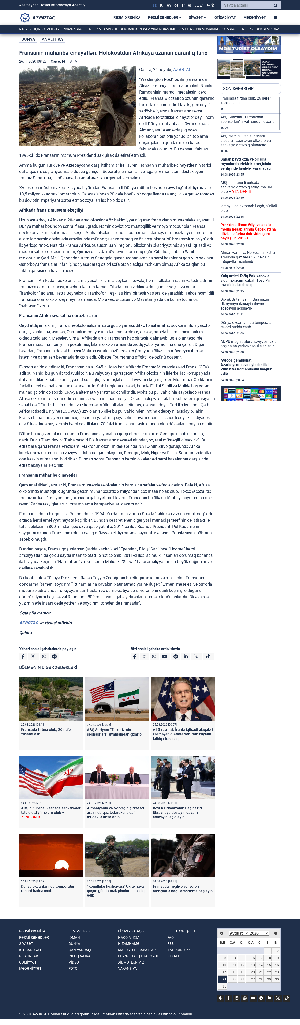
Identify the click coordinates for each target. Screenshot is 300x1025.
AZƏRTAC (182, 69)
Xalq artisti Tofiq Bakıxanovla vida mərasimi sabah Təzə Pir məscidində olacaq (140, 29)
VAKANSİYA (127, 968)
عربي (199, 5)
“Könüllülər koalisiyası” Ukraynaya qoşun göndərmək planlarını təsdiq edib (116, 891)
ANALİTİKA (52, 39)
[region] (251, 248)
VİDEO (74, 962)
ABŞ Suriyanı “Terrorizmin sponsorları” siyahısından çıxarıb (114, 732)
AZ (155, 5)
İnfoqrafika (79, 956)
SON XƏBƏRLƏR (238, 88)
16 (277, 965)
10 (224, 965)
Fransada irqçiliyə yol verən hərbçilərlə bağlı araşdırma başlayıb (183, 888)
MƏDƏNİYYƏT (255, 17)
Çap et (56, 61)
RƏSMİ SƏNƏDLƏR (163, 17)
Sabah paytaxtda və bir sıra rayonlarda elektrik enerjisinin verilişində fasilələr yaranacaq (246, 163)
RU (161, 5)
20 (253, 972)
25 (234, 979)
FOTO (73, 968)
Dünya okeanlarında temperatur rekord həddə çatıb (48, 888)
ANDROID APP (178, 950)
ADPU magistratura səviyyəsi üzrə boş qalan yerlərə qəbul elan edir (248, 343)
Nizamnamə (128, 944)
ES (190, 5)
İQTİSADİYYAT (225, 17)
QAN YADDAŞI (80, 950)
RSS (170, 944)
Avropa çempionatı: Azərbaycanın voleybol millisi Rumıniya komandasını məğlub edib (246, 367)
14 (261, 965)
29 (269, 979)
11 (234, 965)
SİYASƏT (196, 17)
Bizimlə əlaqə (131, 931)
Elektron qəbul (182, 931)
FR (183, 5)
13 (253, 965)
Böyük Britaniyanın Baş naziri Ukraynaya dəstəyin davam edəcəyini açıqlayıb (177, 812)
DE (176, 5)
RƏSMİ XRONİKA (126, 17)
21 (261, 972)
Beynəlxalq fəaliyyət (138, 956)
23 (277, 972)
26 (242, 979)
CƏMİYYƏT (28, 962)
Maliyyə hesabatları (137, 950)
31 (224, 986)
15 (269, 965)
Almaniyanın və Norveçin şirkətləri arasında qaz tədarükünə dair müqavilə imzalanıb (115, 812)
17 (224, 972)
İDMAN (74, 937)
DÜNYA (28, 39)
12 (242, 965)
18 (234, 972)
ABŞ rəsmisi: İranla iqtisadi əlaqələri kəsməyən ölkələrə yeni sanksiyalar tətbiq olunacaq (183, 734)
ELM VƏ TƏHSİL (81, 931)
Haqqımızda (128, 937)
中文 (211, 5)
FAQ (170, 937)
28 (261, 979)
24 (224, 979)
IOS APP (173, 956)
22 (269, 972)
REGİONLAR (28, 956)
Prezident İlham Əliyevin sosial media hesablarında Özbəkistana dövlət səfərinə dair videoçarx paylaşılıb (248, 232)
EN (169, 5)
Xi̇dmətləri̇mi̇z (131, 962)
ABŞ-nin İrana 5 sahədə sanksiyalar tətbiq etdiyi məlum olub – (51, 812)
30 (277, 979)
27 (253, 979)
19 (242, 972)
